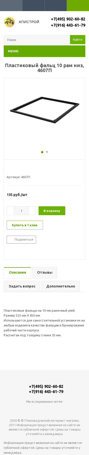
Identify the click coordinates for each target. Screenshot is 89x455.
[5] (27, 168)
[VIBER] (55, 410)
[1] (9, 168)
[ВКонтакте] (34, 410)
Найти (77, 39)
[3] (18, 168)
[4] (23, 168)
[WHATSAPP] (44, 410)
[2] (13, 168)
